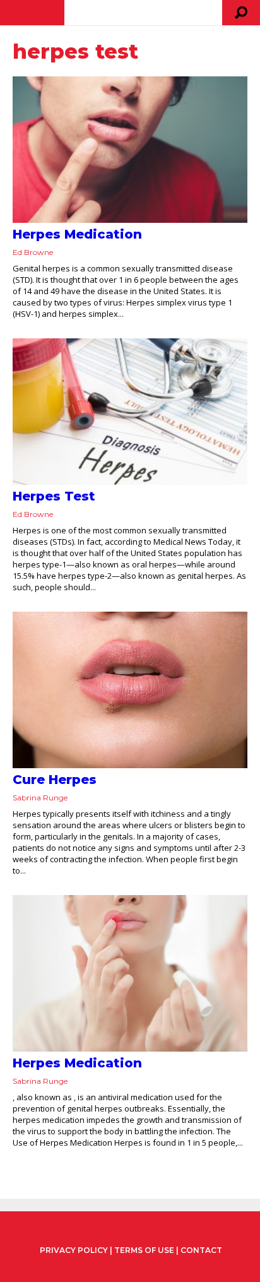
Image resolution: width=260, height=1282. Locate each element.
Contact (201, 1250)
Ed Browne (33, 252)
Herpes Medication (77, 234)
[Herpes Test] (130, 411)
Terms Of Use (144, 1250)
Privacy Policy (74, 1250)
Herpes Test (54, 496)
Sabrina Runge (40, 797)
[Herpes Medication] (130, 149)
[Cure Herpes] (130, 690)
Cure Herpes (55, 779)
